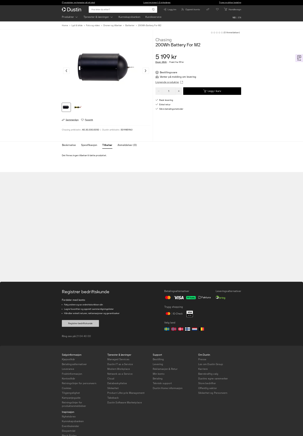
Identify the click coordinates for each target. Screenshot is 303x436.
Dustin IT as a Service (120, 364)
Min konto (158, 373)
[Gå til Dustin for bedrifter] (72, 9)
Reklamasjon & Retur (165, 368)
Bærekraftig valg (208, 373)
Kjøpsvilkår (68, 359)
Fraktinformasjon (72, 373)
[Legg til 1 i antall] (179, 91)
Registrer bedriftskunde (80, 323)
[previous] (66, 71)
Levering (158, 364)
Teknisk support (162, 383)
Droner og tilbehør (112, 25)
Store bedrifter (207, 383)
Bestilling (158, 359)
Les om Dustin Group (210, 364)
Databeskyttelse (117, 383)
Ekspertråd (68, 430)
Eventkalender (70, 426)
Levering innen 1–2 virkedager (157, 2)
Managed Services (118, 359)
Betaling (158, 378)
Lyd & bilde (77, 25)
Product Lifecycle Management (126, 392)
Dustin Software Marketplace (124, 402)
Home (65, 25)
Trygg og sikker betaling (230, 2)
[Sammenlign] (208, 9)
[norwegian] (173, 329)
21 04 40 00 (83, 336)
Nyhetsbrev (69, 416)
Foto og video (93, 25)
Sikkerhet (113, 388)
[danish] (180, 329)
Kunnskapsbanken (129, 16)
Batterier (129, 25)
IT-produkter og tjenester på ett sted (78, 2)
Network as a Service (120, 373)
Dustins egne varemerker (213, 378)
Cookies (66, 388)
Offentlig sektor (207, 388)
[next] (146, 71)
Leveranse (68, 368)
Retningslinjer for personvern (79, 383)
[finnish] (187, 329)
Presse (202, 359)
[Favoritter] (217, 9)
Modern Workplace (118, 368)
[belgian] (201, 329)
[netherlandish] (194, 329)
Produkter (68, 16)
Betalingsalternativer (74, 364)
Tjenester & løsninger (96, 16)
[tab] (70, 145)
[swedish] (166, 329)
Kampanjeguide (71, 397)
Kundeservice (153, 16)
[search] (153, 9)
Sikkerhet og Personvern (212, 392)
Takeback (113, 397)
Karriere (203, 368)
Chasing (163, 39)
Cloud (110, 378)
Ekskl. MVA (161, 62)
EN (239, 18)
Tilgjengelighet (71, 392)
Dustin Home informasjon (168, 388)
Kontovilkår (68, 378)
